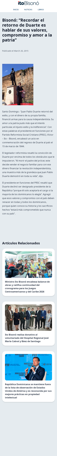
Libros (41, 9)
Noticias (28, 9)
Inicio (16, 9)
